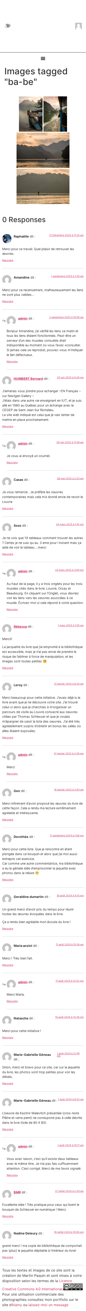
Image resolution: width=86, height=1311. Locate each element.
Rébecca (20, 626)
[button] (43, 58)
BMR (17, 1192)
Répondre (7, 260)
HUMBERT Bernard (28, 378)
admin (23, 318)
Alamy (17, 1305)
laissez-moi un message (48, 1305)
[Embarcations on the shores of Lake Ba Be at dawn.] (31, 114)
